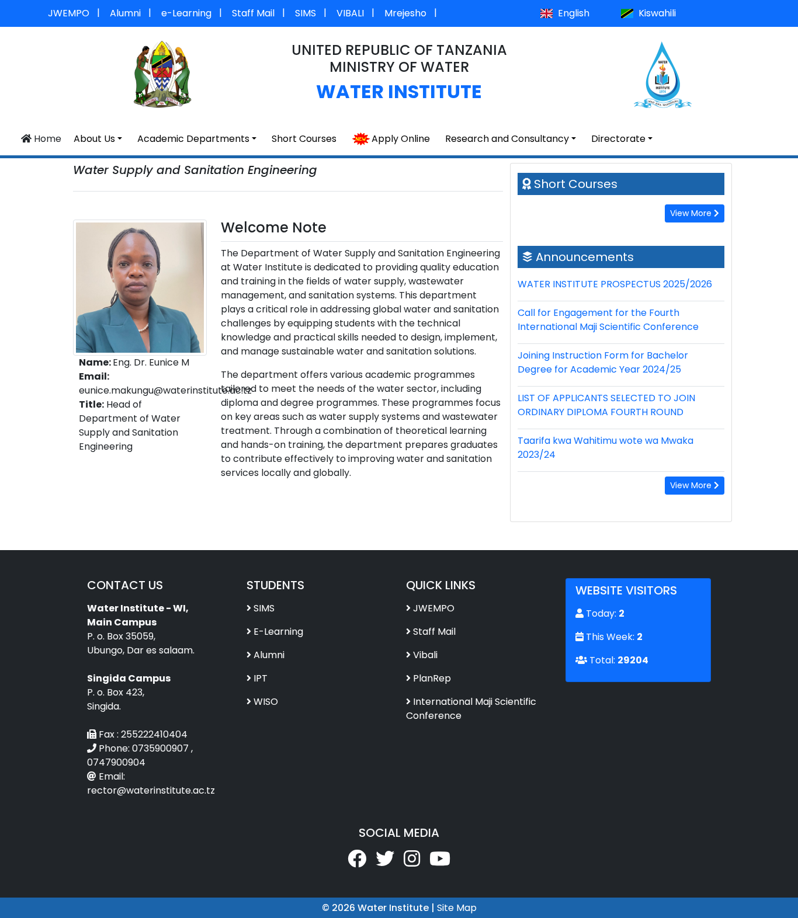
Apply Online (401, 138)
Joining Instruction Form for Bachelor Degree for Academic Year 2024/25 (603, 362)
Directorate (618, 138)
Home (46, 138)
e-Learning (186, 13)
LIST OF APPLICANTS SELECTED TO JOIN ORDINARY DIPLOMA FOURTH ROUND (606, 405)
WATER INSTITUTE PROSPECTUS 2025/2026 (615, 284)
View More (692, 213)
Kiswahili (656, 13)
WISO (266, 701)
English (572, 13)
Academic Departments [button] (193, 138)
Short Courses (304, 138)
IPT (261, 678)
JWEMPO (68, 13)
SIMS (305, 13)
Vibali (425, 655)
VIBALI (350, 13)
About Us (94, 138)
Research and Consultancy (507, 138)
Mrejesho (405, 13)
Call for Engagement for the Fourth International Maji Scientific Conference (608, 319)
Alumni (125, 13)
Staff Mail (253, 13)
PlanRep (432, 678)
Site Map (457, 907)
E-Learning (278, 631)
